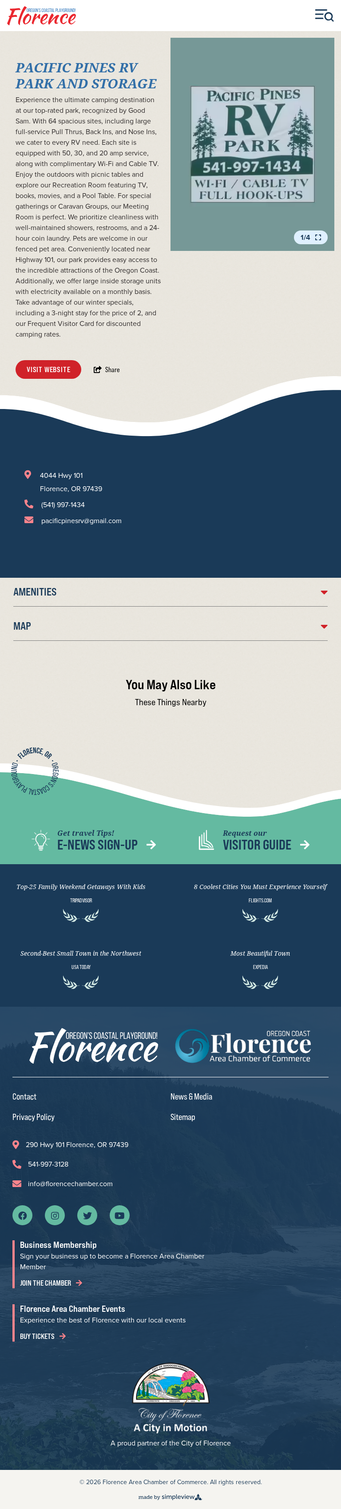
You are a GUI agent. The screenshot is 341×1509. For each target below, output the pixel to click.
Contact (24, 1096)
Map (22, 625)
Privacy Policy (33, 1117)
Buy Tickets (38, 1336)
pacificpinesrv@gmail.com (81, 521)
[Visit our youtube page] (120, 1215)
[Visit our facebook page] (22, 1215)
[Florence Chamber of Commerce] (41, 15)
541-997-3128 (48, 1164)
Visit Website (48, 369)
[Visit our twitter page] (87, 1215)
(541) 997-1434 (63, 505)
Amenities (34, 591)
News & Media (191, 1096)
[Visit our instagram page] (55, 1215)
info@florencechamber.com (70, 1184)
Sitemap (182, 1117)
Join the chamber (46, 1283)
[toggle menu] (324, 15)
